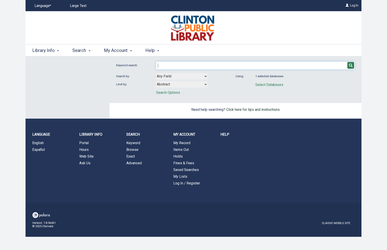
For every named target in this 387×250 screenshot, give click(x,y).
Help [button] (150, 50)
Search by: (123, 76)
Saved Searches (186, 170)
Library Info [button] (44, 50)
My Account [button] (116, 50)
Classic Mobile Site (336, 223)
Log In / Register (186, 183)
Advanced (134, 163)
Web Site (86, 156)
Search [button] (79, 50)
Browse (132, 149)
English (38, 143)
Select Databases (269, 85)
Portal (84, 143)
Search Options (168, 92)
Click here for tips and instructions (253, 109)
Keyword (133, 143)
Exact (130, 156)
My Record (181, 143)
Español (38, 149)
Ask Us (84, 163)
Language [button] (41, 134)
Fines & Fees (183, 163)
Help (224, 134)
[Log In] (347, 5)
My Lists (180, 176)
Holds (178, 156)
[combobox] (181, 76)
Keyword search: (127, 65)
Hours (84, 149)
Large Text (78, 6)
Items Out (181, 149)
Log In (354, 5)
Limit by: (122, 84)
